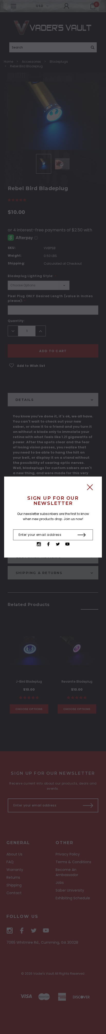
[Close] (90, 488)
